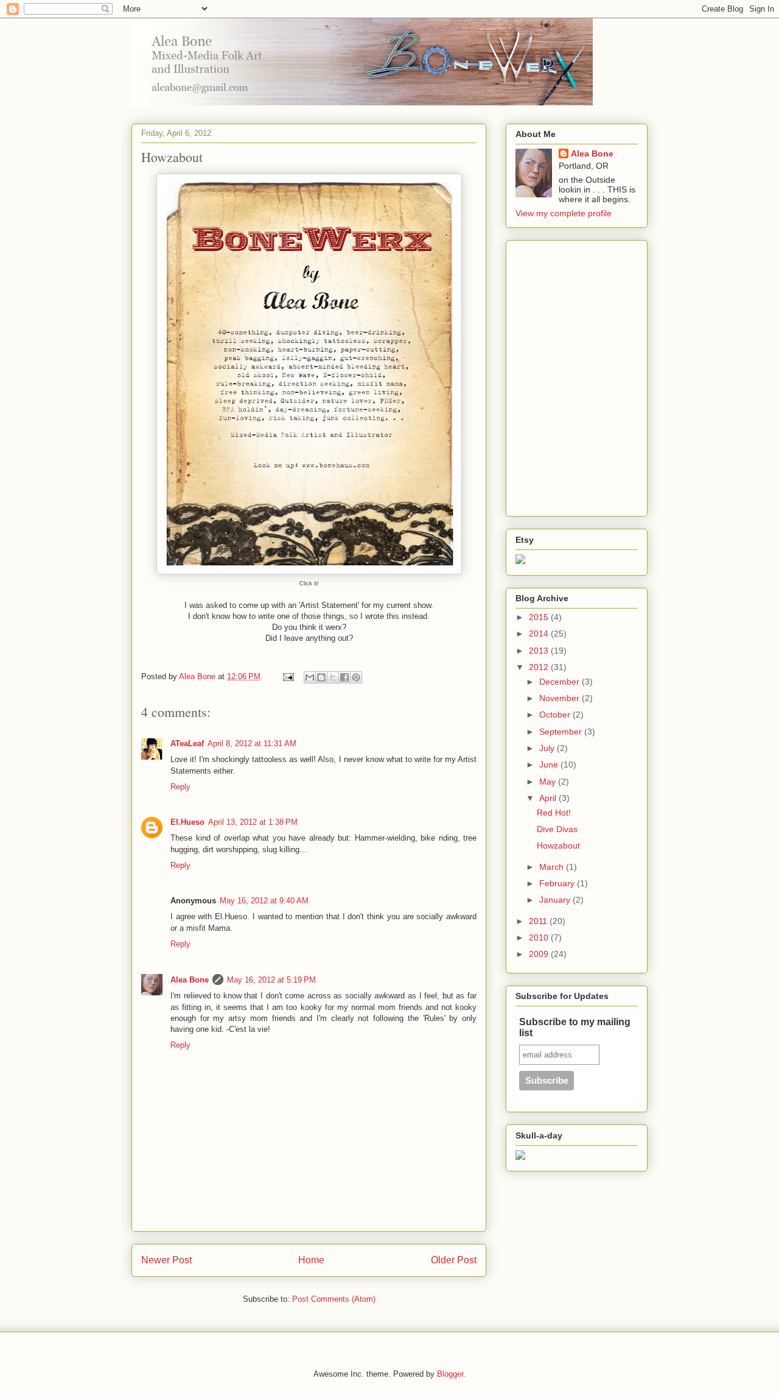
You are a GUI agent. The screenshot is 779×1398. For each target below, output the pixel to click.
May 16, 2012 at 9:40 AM (264, 900)
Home (311, 1260)
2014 (540, 633)
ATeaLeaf (187, 743)
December (560, 682)
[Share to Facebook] (344, 677)
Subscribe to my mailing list (575, 1027)
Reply (180, 786)
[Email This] (310, 677)
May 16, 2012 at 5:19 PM (271, 979)
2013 (540, 650)
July (548, 748)
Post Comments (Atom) (334, 1299)
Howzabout (558, 845)
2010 (540, 937)
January (556, 900)
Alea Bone (189, 979)
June (550, 764)
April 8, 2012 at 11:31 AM (252, 743)
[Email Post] (287, 676)
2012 (540, 667)
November (560, 698)
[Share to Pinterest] (356, 677)
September (561, 731)
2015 (540, 617)
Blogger (450, 1374)
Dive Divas (557, 829)
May (548, 781)
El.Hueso (187, 822)
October (556, 714)
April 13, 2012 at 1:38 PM (253, 822)
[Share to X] (333, 677)
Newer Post (166, 1260)
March (552, 867)
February (558, 883)
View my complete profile (563, 213)
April (549, 798)
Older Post (454, 1260)
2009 (540, 954)
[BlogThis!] (321, 677)
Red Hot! (554, 812)
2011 (539, 921)
